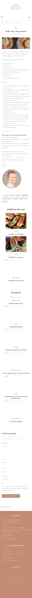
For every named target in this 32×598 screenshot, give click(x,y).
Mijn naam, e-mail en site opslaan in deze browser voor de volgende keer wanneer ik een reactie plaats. (15, 488)
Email (4, 468)
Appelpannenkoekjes (16, 327)
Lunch (18, 277)
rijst (26, 198)
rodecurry (5, 201)
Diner (16, 27)
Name (4, 459)
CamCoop (21, 560)
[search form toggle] (29, 17)
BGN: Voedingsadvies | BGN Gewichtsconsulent (14, 577)
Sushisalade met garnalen (16, 280)
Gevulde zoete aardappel (16, 234)
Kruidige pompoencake (16, 303)
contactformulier (12, 157)
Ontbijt (16, 323)
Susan (9, 34)
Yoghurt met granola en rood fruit (16, 350)
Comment (5, 443)
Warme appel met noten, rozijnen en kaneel (16, 373)
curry (7, 195)
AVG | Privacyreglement (8, 584)
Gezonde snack (16, 300)
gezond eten (25, 195)
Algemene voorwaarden (8, 588)
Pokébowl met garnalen (16, 257)
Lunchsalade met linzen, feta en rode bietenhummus (16, 397)
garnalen (17, 195)
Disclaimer (5, 580)
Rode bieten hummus (16, 421)
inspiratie (15, 198)
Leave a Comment (17, 34)
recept (21, 198)
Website (4, 476)
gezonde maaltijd (7, 198)
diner (12, 195)
